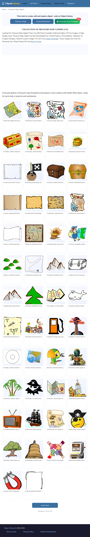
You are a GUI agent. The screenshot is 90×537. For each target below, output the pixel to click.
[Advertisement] (45, 72)
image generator (51, 39)
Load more (45, 505)
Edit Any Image (20, 21)
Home (25, 3)
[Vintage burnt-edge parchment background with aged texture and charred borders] (34, 202)
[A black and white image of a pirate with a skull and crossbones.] (34, 388)
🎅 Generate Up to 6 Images (68, 20)
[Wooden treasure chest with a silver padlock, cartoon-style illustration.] (56, 171)
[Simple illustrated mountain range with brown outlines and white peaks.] (12, 295)
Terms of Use (59, 3)
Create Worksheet (43, 21)
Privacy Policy (46, 3)
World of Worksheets (48, 532)
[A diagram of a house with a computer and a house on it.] (56, 295)
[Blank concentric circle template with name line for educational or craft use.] (12, 357)
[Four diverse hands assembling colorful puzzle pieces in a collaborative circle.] (56, 449)
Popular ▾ (70, 3)
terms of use (35, 42)
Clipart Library (9, 528)
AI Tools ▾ (34, 3)
